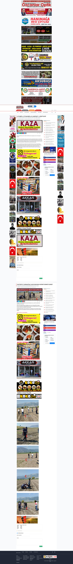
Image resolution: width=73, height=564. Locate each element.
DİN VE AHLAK (39, 555)
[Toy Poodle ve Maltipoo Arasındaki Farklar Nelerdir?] (49, 318)
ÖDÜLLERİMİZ (39, 112)
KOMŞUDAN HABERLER (33, 112)
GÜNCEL (38, 559)
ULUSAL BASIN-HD (26, 112)
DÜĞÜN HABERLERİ (45, 112)
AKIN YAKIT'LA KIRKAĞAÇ (32, 558)
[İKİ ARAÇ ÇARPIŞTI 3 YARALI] (49, 150)
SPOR (17, 112)
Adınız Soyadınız (19, 267)
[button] (30, 106)
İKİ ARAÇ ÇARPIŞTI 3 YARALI (49, 153)
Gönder (41, 278)
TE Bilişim (17, 562)
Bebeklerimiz (32, 555)
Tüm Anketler (49, 164)
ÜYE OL (52, 110)
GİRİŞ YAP (55, 110)
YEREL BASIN (25, 559)
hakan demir (34, 287)
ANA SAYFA (19, 110)
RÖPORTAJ (21, 112)
